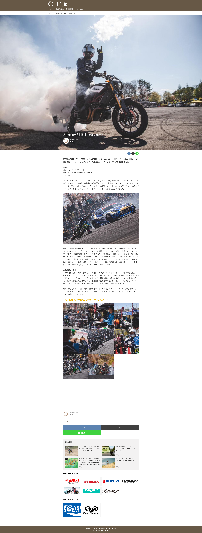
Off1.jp (72, 142)
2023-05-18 (74, 140)
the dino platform (103, 530)
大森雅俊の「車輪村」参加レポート (83, 134)
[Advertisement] (79, 394)
